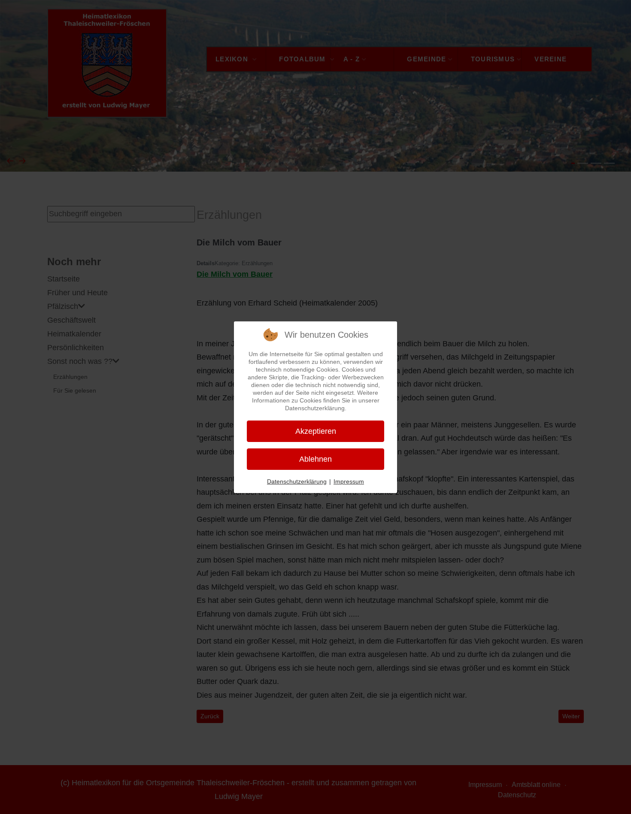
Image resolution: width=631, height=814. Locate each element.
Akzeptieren (315, 431)
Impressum (349, 481)
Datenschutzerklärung (297, 481)
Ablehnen (315, 459)
